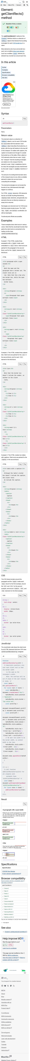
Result (4, 799)
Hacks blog (4, 1050)
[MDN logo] (4, 978)
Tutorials (3, 1044)
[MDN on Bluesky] (5, 986)
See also (4, 77)
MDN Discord (5, 1025)
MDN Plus (4, 1005)
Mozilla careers (5, 999)
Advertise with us (6, 1002)
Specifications (6, 72)
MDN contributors (13, 955)
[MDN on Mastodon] (11, 986)
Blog (2, 996)
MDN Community (6, 1016)
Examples (5, 70)
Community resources (7, 1019)
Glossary (3, 1047)
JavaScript (6, 643)
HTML (4, 237)
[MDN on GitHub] (2, 986)
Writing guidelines (6, 1022)
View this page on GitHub (10, 957)
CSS (3, 575)
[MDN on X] (8, 986)
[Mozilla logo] (6, 1056)
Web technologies (6, 1036)
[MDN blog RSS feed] (14, 986)
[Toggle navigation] (27, 2)
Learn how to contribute (9, 948)
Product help (5, 1008)
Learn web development (8, 1038)
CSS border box (17, 43)
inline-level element (18, 51)
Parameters (6, 128)
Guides (3, 1041)
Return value (6, 135)
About (3, 994)
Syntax (4, 67)
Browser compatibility (8, 75)
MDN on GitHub (5, 1028)
